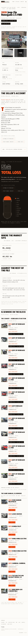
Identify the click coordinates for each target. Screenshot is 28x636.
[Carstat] (5, 1)
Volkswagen (3, 624)
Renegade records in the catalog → (10, 487)
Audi (19, 622)
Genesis (23, 622)
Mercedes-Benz (11, 622)
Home (13, 1)
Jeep (18, 7)
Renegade (23, 7)
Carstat (2, 627)
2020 (3, 8)
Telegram (21, 632)
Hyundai (3, 622)
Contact (22, 1)
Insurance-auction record (8, 7)
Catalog (17, 1)
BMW (16, 622)
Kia (6, 622)
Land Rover (9, 624)
